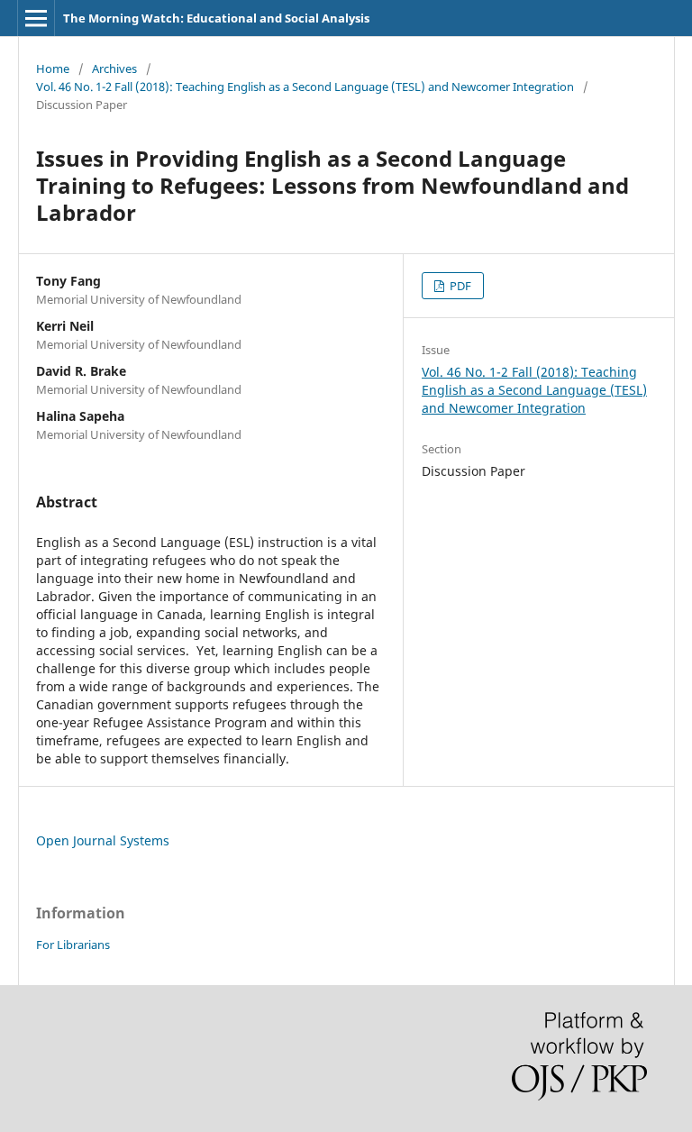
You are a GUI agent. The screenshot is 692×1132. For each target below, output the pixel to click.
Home (52, 68)
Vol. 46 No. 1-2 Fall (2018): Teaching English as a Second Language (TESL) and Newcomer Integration (305, 86)
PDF (459, 286)
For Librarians (73, 944)
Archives (114, 68)
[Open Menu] (36, 18)
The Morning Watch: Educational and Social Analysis (216, 18)
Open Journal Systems (102, 840)
